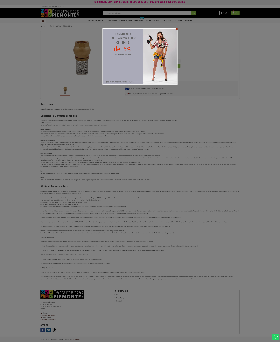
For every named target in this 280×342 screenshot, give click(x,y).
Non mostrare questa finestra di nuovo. (120, 82)
